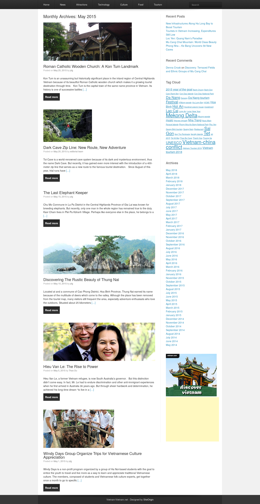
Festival (172, 101)
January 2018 (173, 185)
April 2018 (171, 173)
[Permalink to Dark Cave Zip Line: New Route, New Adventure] (67, 141)
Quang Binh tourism (174, 129)
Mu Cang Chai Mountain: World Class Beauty (191, 42)
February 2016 (174, 270)
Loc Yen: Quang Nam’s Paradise (184, 38)
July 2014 (171, 337)
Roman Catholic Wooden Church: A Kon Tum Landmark (90, 66)
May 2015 (171, 300)
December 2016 (175, 233)
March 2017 (172, 222)
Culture (124, 4)
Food (140, 4)
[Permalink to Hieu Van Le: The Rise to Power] (99, 360)
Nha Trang (194, 120)
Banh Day (208, 89)
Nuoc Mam (206, 120)
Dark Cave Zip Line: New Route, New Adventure (84, 147)
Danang (184, 98)
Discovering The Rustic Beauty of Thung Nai (81, 279)
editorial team (76, 151)
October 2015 (173, 281)
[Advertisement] (192, 419)
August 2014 (173, 333)
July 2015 (171, 293)
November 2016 (175, 237)
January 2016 (173, 274)
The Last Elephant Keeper (65, 192)
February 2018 (174, 181)
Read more (51, 97)
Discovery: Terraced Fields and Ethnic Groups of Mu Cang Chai (190, 69)
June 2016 (172, 255)
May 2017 (171, 214)
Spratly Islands (197, 134)
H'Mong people (185, 102)
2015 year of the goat (179, 89)
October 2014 (173, 326)
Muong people (204, 116)
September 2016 (175, 244)
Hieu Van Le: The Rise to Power (70, 366)
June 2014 (172, 341)
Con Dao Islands (186, 93)
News (63, 4)
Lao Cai (172, 110)
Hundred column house (194, 107)
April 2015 (171, 304)
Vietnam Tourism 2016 (192, 148)
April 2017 (171, 218)
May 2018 (171, 170)
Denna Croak (173, 67)
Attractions (81, 4)
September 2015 (175, 285)
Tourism (158, 4)
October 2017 (173, 196)
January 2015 (173, 315)
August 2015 (173, 289)
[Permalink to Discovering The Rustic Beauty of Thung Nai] (99, 273)
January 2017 (173, 229)
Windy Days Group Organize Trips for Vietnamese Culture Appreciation (92, 455)
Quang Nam (188, 129)
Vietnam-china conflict (190, 144)
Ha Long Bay (197, 102)
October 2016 (173, 240)
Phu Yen (212, 124)
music (169, 120)
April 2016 (171, 263)
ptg (71, 70)
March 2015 (172, 307)
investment (208, 107)
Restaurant (199, 129)
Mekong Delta (181, 115)
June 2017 (172, 211)
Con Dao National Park (204, 93)
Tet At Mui (175, 138)
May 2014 (171, 345)
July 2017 (171, 207)
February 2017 (174, 226)
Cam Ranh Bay (172, 93)
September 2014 (175, 330)
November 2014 (175, 322)
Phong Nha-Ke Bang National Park (194, 124)
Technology (104, 4)
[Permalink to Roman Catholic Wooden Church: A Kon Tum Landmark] (87, 59)
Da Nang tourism (198, 98)
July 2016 (171, 252)
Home (46, 4)
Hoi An (177, 106)
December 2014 (175, 319)
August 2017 (173, 203)
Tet (207, 132)
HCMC (207, 102)
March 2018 (172, 177)
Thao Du (73, 370)
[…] (84, 89)
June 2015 (172, 296)
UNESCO (174, 142)
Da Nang (173, 97)
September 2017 (175, 200)
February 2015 (174, 311)
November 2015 (175, 278)
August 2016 (173, 248)
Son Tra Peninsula (182, 134)
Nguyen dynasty (180, 120)
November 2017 (175, 192)
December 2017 (175, 188)
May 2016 (171, 259)
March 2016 (172, 266)
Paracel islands (172, 124)
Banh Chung (198, 89)
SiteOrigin (148, 499)
